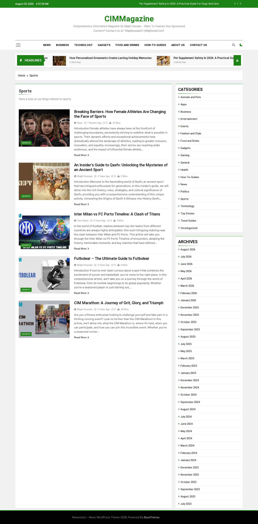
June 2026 (187, 264)
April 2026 (186, 278)
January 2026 (188, 300)
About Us (178, 45)
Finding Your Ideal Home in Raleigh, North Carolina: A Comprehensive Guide (176, 4)
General (185, 162)
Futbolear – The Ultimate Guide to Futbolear (111, 258)
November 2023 (190, 474)
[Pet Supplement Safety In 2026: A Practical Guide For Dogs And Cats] (145, 62)
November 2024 (190, 387)
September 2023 (190, 489)
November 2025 (190, 314)
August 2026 (188, 249)
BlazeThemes (152, 517)
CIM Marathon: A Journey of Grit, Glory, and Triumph (118, 303)
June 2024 (187, 423)
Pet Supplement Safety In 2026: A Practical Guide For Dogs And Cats (200, 58)
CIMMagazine (129, 18)
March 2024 (187, 445)
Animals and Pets (191, 97)
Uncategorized (189, 228)
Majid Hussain (85, 176)
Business (62, 45)
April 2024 (186, 438)
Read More (80, 155)
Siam (80, 122)
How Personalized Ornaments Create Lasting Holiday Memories (93, 58)
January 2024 (188, 460)
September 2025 (190, 329)
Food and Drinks (127, 45)
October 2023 (188, 482)
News (47, 45)
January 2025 (188, 373)
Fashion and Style (191, 133)
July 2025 (186, 344)
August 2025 (188, 336)
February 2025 (189, 365)
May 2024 (186, 431)
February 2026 (189, 293)
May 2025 (186, 351)
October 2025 (188, 322)
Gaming (185, 155)
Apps (184, 104)
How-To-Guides (155, 45)
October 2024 (188, 394)
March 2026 (187, 285)
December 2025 (190, 307)
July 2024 (186, 416)
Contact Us (198, 45)
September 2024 (190, 402)
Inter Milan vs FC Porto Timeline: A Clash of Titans (117, 214)
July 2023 (186, 503)
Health (184, 169)
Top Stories (187, 213)
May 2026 (186, 271)
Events (184, 126)
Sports (26, 143)
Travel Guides (188, 220)
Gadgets (104, 45)
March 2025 (187, 358)
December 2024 (190, 380)
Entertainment (189, 119)
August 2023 (188, 496)
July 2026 (186, 256)
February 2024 (189, 453)
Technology (83, 45)
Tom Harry (83, 220)
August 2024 (188, 409)
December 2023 (190, 467)
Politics (185, 191)
